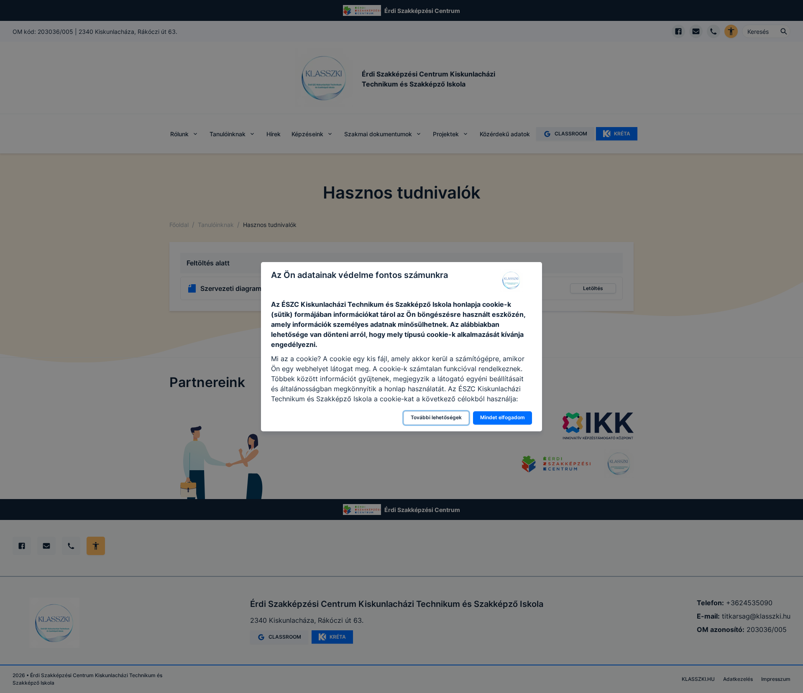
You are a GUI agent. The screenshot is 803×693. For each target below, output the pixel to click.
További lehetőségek (436, 417)
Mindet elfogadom (502, 417)
